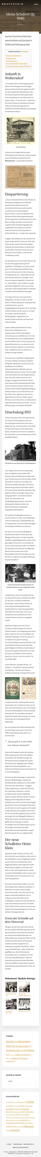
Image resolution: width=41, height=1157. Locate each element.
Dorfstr (30, 1101)
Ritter (33, 1117)
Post (30, 1117)
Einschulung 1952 (11, 61)
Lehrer (7, 1114)
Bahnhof (10, 1102)
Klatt (15, 1112)
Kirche (27, 1055)
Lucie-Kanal (12, 1114)
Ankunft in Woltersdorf (13, 56)
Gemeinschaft (29, 1106)
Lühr (17, 1115)
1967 (7, 1102)
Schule (20, 24)
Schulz (29, 1120)
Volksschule (28, 1126)
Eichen (8, 1106)
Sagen (7, 1120)
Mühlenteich (9, 1117)
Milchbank (22, 1114)
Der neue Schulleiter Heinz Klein (16, 64)
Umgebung (10, 1061)
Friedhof (17, 1106)
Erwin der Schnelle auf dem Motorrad (18, 66)
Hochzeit (17, 1109)
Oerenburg (16, 1117)
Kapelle (26, 1109)
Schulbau (18, 1120)
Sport (21, 1126)
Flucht (14, 1106)
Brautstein (13, 4)
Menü (36, 4)
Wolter (8, 1130)
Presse (8, 1058)
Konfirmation (29, 1112)
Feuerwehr (12, 1054)
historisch (10, 1109)
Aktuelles (12, 1041)
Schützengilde (19, 1123)
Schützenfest (10, 1123)
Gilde (19, 1055)
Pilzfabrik (26, 1117)
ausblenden (24, 51)
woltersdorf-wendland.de (22, 1153)
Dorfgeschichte (15, 1050)
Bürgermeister (22, 1102)
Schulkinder (24, 1120)
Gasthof (21, 1106)
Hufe (21, 1109)
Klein (18, 1112)
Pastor (21, 1117)
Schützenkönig (28, 1123)
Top (32, 1153)
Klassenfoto (10, 1112)
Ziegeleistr (15, 1130)
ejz (11, 1106)
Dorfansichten (24, 1046)
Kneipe (22, 1112)
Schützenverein (11, 1126)
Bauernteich (15, 1102)
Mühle (27, 1115)
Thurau (24, 1058)
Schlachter (13, 1120)
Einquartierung (11, 58)
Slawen (17, 1126)
